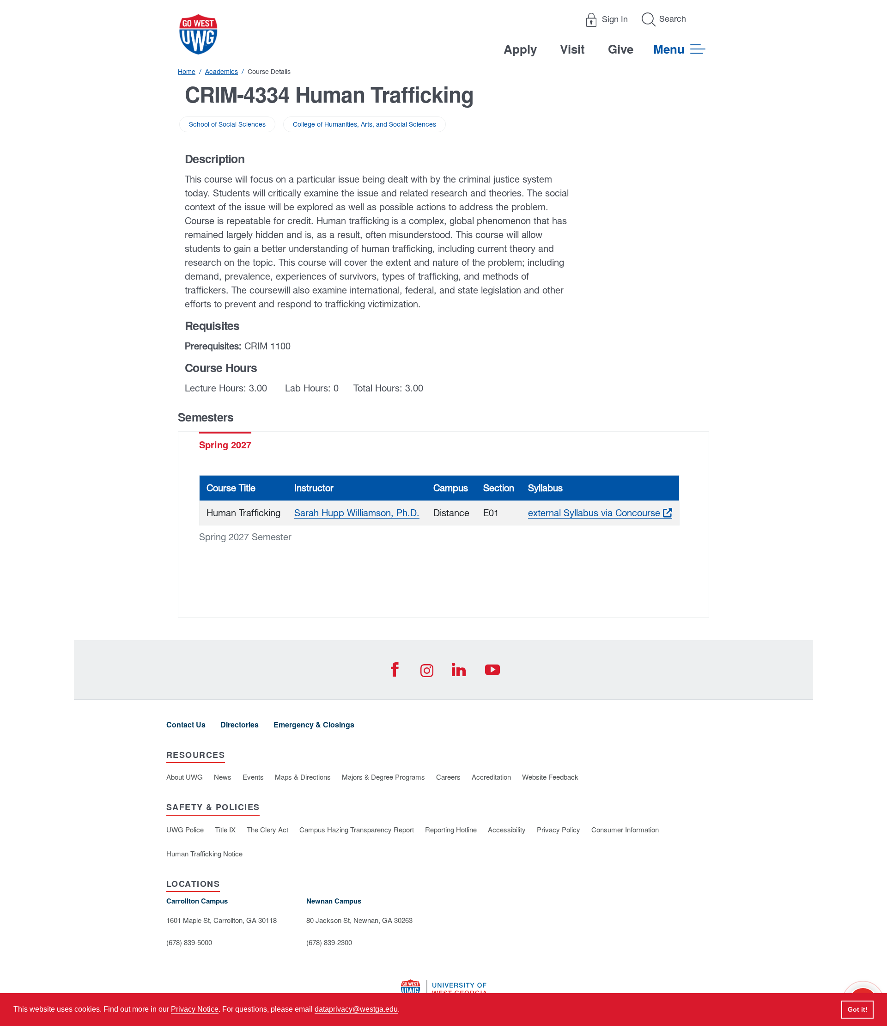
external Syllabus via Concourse (600, 512)
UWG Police (185, 829)
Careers (448, 777)
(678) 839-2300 (329, 942)
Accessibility (507, 829)
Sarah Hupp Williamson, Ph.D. (356, 512)
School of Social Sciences (227, 124)
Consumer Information (625, 829)
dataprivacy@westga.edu (356, 1009)
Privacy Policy (558, 829)
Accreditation (491, 777)
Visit (572, 48)
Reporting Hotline (451, 829)
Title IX (225, 829)
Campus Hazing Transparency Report (356, 829)
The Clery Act (267, 829)
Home (186, 71)
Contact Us (186, 724)
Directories (239, 724)
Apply (520, 48)
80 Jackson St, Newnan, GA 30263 (359, 920)
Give (620, 48)
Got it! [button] (858, 1009)
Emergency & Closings (313, 724)
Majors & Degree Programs (383, 777)
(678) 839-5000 (189, 942)
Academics (221, 71)
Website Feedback (550, 777)
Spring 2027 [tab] (225, 444)
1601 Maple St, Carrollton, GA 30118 (221, 920)
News (222, 777)
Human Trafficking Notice (204, 853)
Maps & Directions (303, 777)
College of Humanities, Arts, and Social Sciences (364, 124)
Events (253, 777)
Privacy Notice (195, 1009)
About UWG (184, 777)
